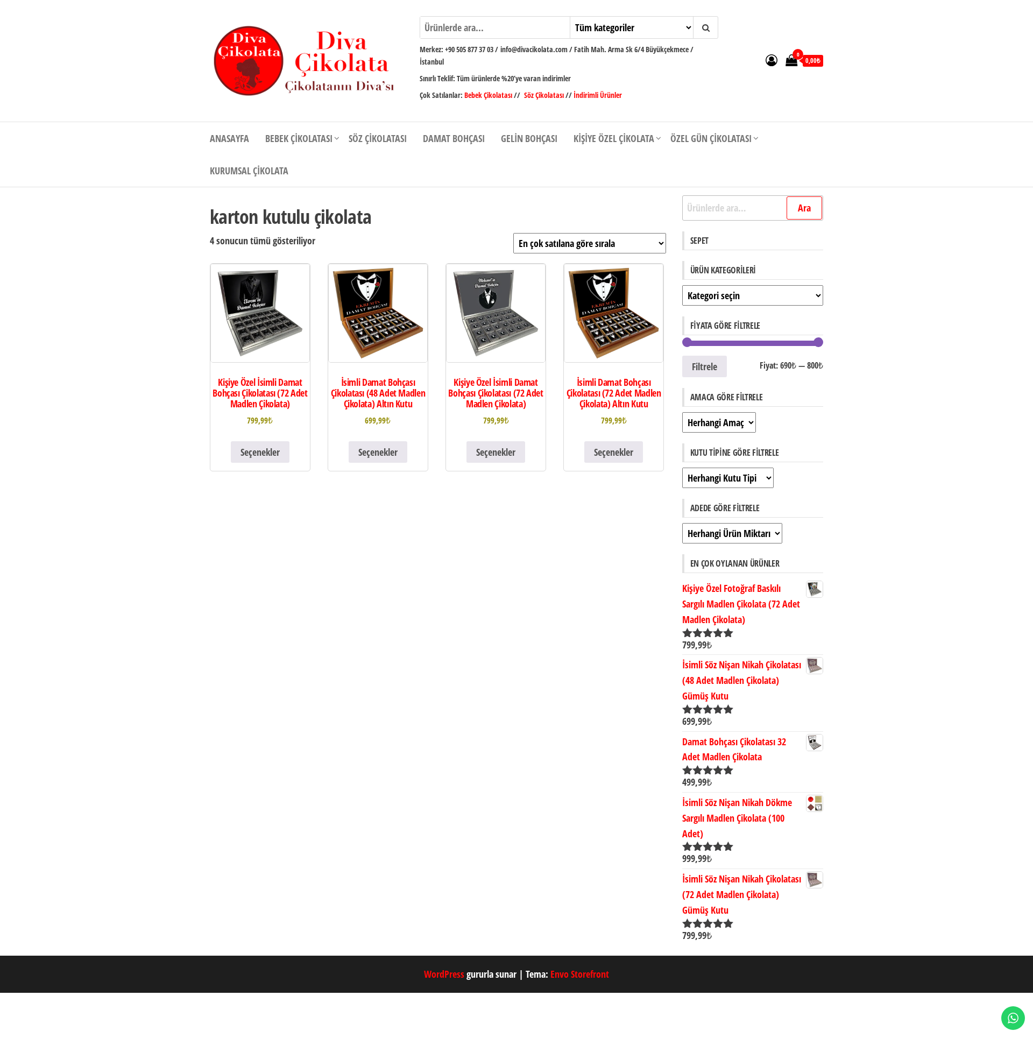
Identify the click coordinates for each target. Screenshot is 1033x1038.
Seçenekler (260, 452)
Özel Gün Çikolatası (711, 138)
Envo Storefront (579, 974)
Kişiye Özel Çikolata (614, 138)
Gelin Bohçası (529, 138)
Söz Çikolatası (544, 95)
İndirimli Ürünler (598, 95)
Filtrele (704, 366)
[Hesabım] (771, 60)
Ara (804, 207)
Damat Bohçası (454, 138)
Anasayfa (229, 138)
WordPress (444, 974)
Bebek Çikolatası (489, 95)
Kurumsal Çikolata (249, 170)
